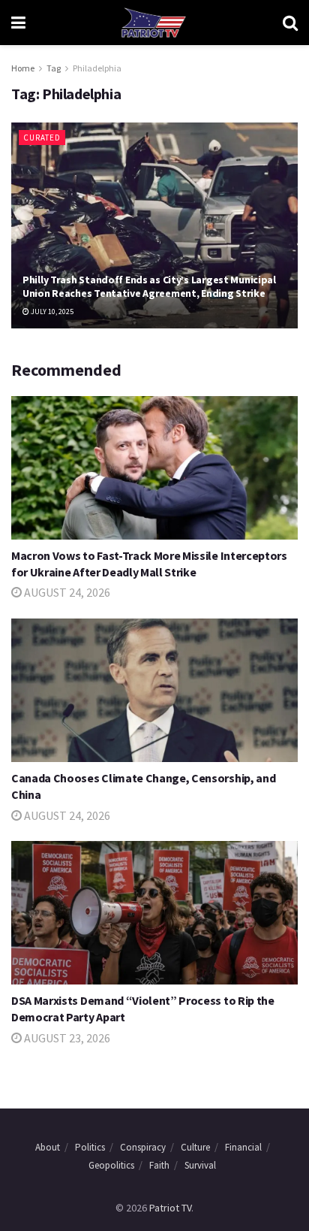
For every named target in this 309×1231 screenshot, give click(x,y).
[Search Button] (290, 22)
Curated (42, 137)
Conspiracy (143, 1147)
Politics (90, 1147)
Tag (53, 68)
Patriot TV (170, 1207)
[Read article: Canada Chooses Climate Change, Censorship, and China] (154, 690)
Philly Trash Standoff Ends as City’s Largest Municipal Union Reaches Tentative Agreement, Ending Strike (149, 286)
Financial (243, 1147)
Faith (159, 1165)
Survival (200, 1165)
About (47, 1147)
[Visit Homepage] (154, 23)
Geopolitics (111, 1165)
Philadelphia (97, 68)
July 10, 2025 (51, 311)
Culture (195, 1147)
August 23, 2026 (66, 1037)
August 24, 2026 (66, 592)
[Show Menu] (18, 22)
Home (22, 68)
